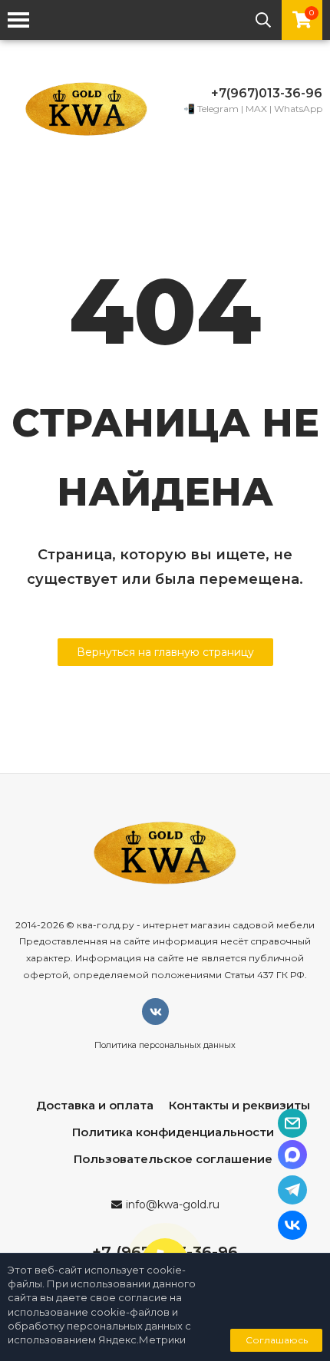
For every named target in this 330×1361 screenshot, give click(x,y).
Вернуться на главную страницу (165, 652)
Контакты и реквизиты (239, 1105)
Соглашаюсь (277, 1340)
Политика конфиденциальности (173, 1132)
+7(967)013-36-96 (266, 93)
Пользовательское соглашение (173, 1159)
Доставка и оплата (94, 1105)
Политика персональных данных (165, 1045)
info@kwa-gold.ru (172, 1204)
